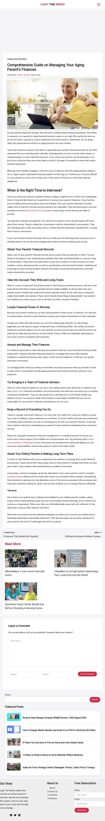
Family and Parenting (17, 59)
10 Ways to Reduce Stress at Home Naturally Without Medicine (53, 755)
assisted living (13, 476)
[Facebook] (11, 815)
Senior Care (35, 75)
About (52, 788)
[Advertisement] (52, 29)
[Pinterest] (19, 815)
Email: (77, 799)
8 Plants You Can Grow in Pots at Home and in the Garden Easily (53, 742)
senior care (17, 391)
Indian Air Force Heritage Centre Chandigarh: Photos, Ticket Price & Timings (59, 767)
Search (8, 695)
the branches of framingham (39, 210)
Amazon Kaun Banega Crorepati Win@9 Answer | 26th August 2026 (54, 717)
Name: (77, 790)
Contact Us (52, 791)
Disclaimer (52, 798)
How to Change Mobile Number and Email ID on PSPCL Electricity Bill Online (59, 730)
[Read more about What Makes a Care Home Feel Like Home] (21, 558)
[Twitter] (15, 815)
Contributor (52, 795)
